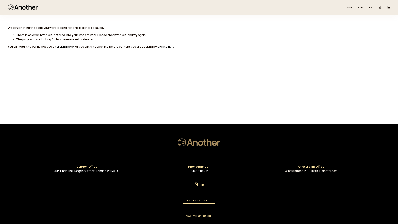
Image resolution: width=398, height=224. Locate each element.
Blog (371, 7)
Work (360, 7)
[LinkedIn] (388, 7)
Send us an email (199, 200)
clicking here (65, 47)
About (350, 7)
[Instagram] (379, 7)
